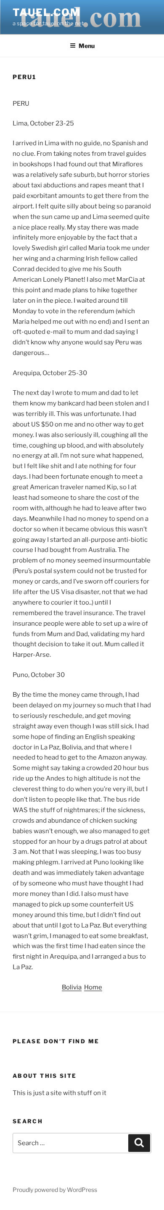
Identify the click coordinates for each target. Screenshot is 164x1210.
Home (93, 987)
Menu (87, 45)
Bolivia (72, 987)
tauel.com (47, 12)
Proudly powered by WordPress (55, 1189)
